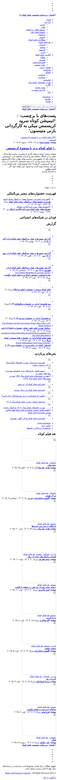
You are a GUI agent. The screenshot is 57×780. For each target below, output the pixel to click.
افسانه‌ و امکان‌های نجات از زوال (41, 557)
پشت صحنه (40, 87)
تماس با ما (46, 425)
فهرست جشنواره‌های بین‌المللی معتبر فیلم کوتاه (30, 202)
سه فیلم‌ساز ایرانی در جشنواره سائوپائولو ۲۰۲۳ (30, 304)
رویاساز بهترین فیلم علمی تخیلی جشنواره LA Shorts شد (26, 328)
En (20, 15)
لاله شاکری (45, 620)
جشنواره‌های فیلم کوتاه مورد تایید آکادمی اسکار (30, 209)
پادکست (41, 75)
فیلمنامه (47, 80)
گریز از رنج (51, 679)
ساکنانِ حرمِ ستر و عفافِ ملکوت (41, 709)
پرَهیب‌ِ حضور (50, 648)
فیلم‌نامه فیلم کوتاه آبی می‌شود (31, 384)
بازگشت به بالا (49, 778)
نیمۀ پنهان (51, 465)
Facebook (46, 97)
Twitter (48, 99)
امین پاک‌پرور (44, 590)
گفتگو (48, 72)
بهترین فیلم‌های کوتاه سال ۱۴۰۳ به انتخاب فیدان (24, 407)
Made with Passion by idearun (17, 773)
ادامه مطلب (50, 169)
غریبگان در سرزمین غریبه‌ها (44, 526)
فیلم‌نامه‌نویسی (38, 62)
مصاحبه (41, 77)
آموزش (42, 60)
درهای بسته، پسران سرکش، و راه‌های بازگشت (35, 587)
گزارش (47, 22)
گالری (48, 85)
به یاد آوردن (51, 618)
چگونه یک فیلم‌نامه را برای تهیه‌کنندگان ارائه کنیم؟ (23, 396)
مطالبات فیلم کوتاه (36, 40)
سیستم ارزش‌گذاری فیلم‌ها (39, 428)
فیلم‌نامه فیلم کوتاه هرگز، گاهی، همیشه (27, 418)
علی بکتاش (45, 742)
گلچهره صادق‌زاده (42, 498)
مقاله (43, 57)
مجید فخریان (44, 559)
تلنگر (54, 740)
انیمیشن (41, 50)
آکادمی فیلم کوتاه (43, 55)
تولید (43, 27)
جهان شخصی (39, 65)
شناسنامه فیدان (44, 423)
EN (49, 92)
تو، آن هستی (50, 496)
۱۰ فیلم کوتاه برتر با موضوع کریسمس (31, 148)
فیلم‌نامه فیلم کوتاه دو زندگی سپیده (29, 390)
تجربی (42, 52)
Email (48, 101)
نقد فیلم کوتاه (45, 42)
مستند (42, 47)
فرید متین (45, 712)
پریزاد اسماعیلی (43, 681)
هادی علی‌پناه (44, 467)
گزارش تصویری (38, 90)
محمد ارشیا (45, 142)
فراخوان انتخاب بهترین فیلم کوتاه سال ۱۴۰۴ (25, 402)
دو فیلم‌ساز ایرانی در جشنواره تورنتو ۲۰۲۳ (32, 318)
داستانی (42, 45)
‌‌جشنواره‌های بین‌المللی (35, 30)
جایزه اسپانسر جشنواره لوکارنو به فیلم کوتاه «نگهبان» (27, 275)
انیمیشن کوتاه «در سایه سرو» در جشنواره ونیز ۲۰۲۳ (28, 345)
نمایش (42, 25)
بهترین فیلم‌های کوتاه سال (39, 82)
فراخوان (41, 35)
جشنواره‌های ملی (37, 32)
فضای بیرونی (45, 67)
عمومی (42, 37)
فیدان (48, 20)
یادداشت (47, 70)
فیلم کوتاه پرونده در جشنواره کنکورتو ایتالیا (32, 289)
